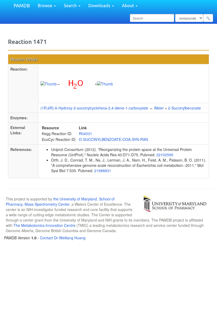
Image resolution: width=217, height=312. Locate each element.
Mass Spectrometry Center (47, 204)
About (128, 5)
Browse (45, 5)
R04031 (85, 133)
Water (159, 108)
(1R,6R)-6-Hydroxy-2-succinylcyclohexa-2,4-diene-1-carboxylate (94, 108)
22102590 (164, 154)
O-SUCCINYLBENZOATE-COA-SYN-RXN (113, 139)
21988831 (102, 170)
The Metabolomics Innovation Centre (44, 225)
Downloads (99, 5)
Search (71, 5)
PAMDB (21, 5)
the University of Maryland (75, 198)
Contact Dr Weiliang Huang (62, 237)
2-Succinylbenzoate (184, 108)
